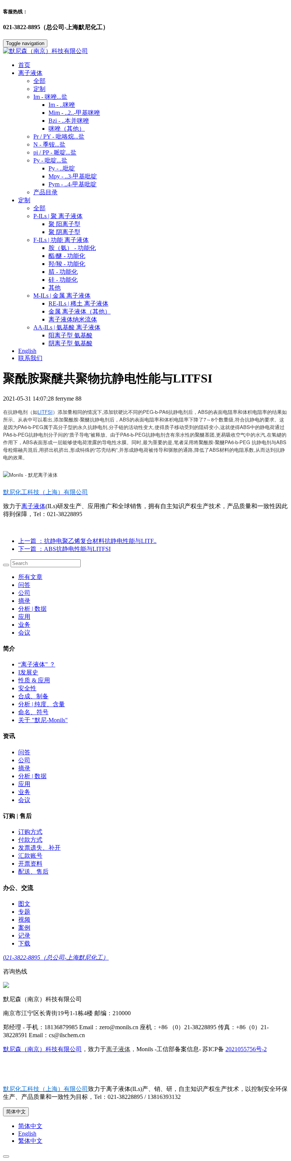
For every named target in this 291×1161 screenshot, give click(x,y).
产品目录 (45, 192)
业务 (24, 624)
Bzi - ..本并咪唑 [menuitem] (68, 120)
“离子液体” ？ (36, 664)
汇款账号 (30, 855)
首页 (24, 65)
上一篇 (87, 541)
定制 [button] (24, 200)
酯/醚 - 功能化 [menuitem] (66, 256)
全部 (39, 81)
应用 (24, 616)
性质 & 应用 (34, 680)
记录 (24, 935)
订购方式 (30, 832)
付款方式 (30, 839)
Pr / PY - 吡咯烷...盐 (58, 136)
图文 (24, 903)
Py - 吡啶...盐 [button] (50, 160)
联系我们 (30, 358)
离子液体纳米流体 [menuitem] (72, 319)
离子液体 (33, 506)
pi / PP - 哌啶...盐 (55, 152)
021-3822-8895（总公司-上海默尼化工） (56, 957)
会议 (24, 632)
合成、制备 (33, 696)
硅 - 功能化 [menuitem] (63, 279)
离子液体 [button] (30, 73)
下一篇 (64, 549)
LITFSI (45, 411)
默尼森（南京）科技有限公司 (42, 1049)
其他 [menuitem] (54, 287)
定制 (39, 89)
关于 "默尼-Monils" (43, 720)
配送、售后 (33, 871)
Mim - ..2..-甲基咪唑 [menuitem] (74, 112)
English (27, 351)
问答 (24, 585)
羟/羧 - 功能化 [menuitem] (66, 264)
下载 (24, 943)
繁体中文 (30, 1141)
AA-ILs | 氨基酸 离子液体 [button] (66, 327)
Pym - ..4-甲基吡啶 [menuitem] (72, 184)
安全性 (27, 688)
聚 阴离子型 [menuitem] (64, 232)
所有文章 (30, 577)
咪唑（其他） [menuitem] (66, 128)
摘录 (24, 601)
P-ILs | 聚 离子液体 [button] (58, 216)
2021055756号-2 (246, 1049)
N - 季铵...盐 (49, 144)
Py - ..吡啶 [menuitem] (61, 168)
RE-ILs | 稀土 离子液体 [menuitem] (78, 303)
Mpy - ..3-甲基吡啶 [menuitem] (72, 176)
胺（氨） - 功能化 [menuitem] (72, 248)
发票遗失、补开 (39, 847)
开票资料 (30, 863)
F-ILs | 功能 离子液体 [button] (61, 240)
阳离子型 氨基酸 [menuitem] (70, 335)
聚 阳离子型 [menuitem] (64, 224)
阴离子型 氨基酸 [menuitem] (70, 343)
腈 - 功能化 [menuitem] (63, 271)
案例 (24, 927)
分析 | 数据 (32, 608)
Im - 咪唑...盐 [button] (50, 97)
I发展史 (28, 672)
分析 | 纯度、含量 (41, 704)
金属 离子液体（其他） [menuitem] (79, 311)
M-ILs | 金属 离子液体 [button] (62, 295)
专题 (24, 911)
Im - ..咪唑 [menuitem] (61, 104)
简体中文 (16, 1111)
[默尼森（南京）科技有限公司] (145, 51)
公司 (24, 593)
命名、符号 (33, 712)
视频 (24, 919)
